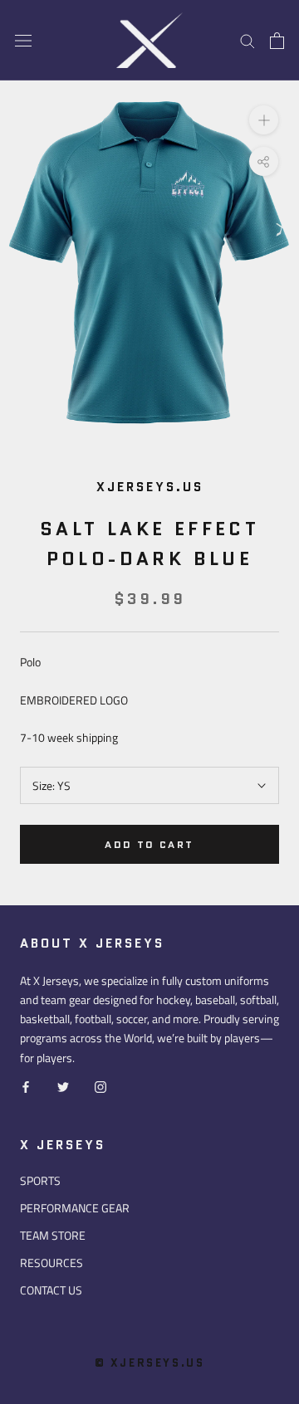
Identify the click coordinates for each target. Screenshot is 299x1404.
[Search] (247, 40)
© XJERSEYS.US (150, 1363)
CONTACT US (51, 1290)
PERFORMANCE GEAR (75, 1207)
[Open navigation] (23, 40)
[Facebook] (26, 1085)
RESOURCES (51, 1262)
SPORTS (40, 1180)
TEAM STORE (53, 1235)
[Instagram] (100, 1085)
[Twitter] (63, 1085)
